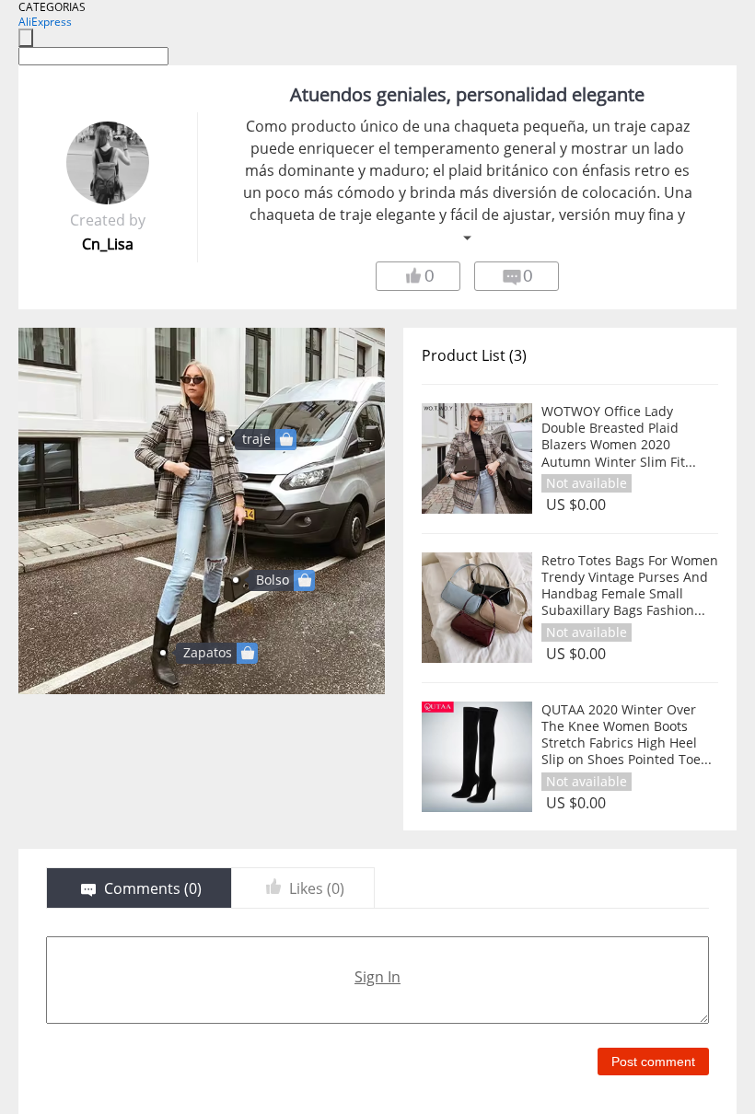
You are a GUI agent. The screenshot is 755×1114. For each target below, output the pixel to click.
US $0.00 (576, 505)
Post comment (653, 1061)
